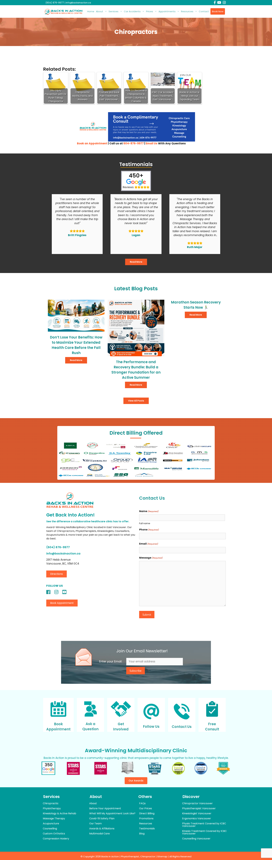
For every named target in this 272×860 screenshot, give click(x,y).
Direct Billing (146, 813)
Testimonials (147, 828)
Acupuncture (51, 823)
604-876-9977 (133, 143)
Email (148, 544)
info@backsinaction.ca (78, 2)
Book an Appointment (92, 143)
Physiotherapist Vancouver (199, 808)
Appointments (167, 11)
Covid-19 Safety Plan (101, 818)
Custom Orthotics (54, 833)
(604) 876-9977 (54, 2)
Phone (149, 529)
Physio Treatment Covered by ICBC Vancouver (204, 825)
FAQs (142, 803)
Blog (141, 833)
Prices (149, 11)
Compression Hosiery (56, 838)
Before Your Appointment (105, 808)
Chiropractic (51, 803)
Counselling (50, 828)
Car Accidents (132, 11)
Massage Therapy (54, 818)
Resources (187, 11)
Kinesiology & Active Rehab (59, 813)
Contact (204, 11)
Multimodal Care (99, 833)
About (99, 11)
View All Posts (136, 400)
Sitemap (162, 856)
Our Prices (145, 808)
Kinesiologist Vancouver (196, 813)
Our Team (95, 823)
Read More (136, 261)
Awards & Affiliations (101, 828)
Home (90, 11)
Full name (144, 523)
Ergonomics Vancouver (196, 818)
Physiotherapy (52, 808)
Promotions (146, 818)
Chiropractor (148, 856)
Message (151, 558)
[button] (56, 574)
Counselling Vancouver (196, 838)
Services (113, 11)
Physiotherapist (130, 856)
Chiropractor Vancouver (197, 803)
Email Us (151, 143)
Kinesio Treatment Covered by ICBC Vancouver (204, 832)
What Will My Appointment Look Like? (112, 813)
